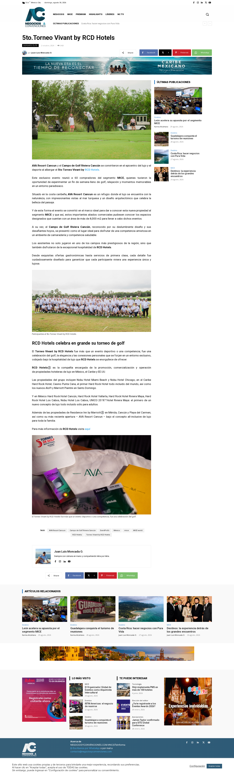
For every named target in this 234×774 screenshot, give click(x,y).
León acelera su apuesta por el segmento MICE (41, 630)
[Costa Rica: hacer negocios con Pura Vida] (161, 156)
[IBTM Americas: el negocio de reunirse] (76, 706)
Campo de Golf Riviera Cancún (83, 530)
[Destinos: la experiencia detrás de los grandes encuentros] (161, 174)
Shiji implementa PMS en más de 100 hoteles (145, 688)
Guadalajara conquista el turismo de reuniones (184, 137)
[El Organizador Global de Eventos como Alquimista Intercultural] (76, 689)
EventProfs (104, 530)
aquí (87, 428)
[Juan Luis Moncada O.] (25, 52)
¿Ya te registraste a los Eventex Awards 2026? (144, 705)
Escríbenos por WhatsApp (86, 748)
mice (126, 530)
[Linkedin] (202, 3)
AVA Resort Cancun (57, 530)
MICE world (137, 530)
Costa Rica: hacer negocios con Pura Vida (185, 154)
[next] (210, 23)
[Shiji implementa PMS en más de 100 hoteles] (123, 689)
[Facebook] (194, 3)
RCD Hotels (92, 169)
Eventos (88, 700)
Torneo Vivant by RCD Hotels (98, 535)
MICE (173, 168)
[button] (207, 14)
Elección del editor (140, 700)
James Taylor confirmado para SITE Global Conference (145, 723)
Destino (157, 117)
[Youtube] (210, 3)
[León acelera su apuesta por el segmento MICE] (178, 100)
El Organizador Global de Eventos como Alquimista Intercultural (98, 690)
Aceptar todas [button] (214, 766)
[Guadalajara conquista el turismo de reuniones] (161, 139)
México (117, 530)
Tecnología (137, 684)
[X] (206, 3)
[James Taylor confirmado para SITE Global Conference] (123, 722)
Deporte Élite (30, 45)
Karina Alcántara (161, 126)
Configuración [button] (197, 766)
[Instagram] (198, 3)
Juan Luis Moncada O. (41, 52)
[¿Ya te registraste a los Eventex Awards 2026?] (123, 706)
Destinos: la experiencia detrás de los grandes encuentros (108, 23)
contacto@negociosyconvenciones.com (91, 751)
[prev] (205, 23)
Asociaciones (137, 717)
